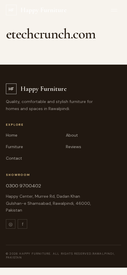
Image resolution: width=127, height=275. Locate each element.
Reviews (73, 146)
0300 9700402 (23, 186)
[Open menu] (114, 10)
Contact (14, 158)
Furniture (14, 146)
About (72, 135)
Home (11, 135)
